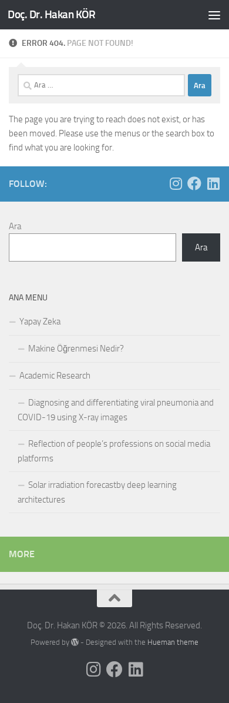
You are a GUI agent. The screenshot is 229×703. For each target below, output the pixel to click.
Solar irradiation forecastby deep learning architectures (97, 492)
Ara (15, 226)
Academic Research (54, 375)
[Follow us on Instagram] (176, 183)
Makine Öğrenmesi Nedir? (76, 348)
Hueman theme (172, 642)
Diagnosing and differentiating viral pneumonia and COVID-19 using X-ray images (116, 410)
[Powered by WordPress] (75, 642)
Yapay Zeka (39, 321)
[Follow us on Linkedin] (213, 183)
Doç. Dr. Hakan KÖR (51, 14)
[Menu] (214, 14)
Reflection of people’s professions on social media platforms (114, 451)
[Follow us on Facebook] (194, 183)
